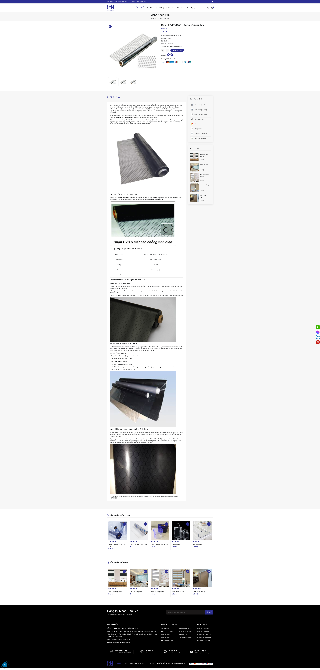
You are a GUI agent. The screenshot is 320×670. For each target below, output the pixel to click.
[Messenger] (318, 332)
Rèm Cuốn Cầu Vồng (167, 640)
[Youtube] (318, 342)
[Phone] (318, 327)
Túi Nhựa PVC (176, 544)
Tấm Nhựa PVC (198, 544)
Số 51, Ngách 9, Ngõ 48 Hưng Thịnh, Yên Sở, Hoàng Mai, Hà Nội (135, 631)
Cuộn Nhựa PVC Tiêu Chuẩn (159, 544)
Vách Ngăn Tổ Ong (204, 196)
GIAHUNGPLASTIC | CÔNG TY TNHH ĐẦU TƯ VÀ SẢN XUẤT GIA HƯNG (151, 663)
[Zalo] (318, 337)
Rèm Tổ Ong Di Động (167, 631)
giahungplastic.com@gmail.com (121, 639)
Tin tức (170, 8)
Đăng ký (209, 612)
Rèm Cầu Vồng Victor (204, 176)
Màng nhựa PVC (165, 634)
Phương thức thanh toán (204, 634)
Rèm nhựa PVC (183, 634)
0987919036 (114, 498)
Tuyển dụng (191, 8)
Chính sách (180, 8)
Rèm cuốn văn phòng (185, 628)
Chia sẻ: (163, 55)
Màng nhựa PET (165, 637)
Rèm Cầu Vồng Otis (204, 165)
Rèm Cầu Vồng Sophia (204, 155)
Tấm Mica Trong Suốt (185, 637)
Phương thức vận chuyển (204, 637)
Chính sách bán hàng (203, 631)
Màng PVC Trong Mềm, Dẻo (138, 544)
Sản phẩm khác (165, 628)
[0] (212, 8)
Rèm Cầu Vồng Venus (204, 186)
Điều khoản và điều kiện (203, 640)
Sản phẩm (150, 8)
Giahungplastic (174, 120)
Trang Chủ (140, 8)
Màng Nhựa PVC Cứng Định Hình (117, 545)
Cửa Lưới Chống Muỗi (185, 631)
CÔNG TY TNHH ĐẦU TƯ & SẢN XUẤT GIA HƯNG (122, 628)
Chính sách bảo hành (203, 628)
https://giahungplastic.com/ (121, 642)
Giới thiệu (161, 8)
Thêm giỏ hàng (177, 50)
